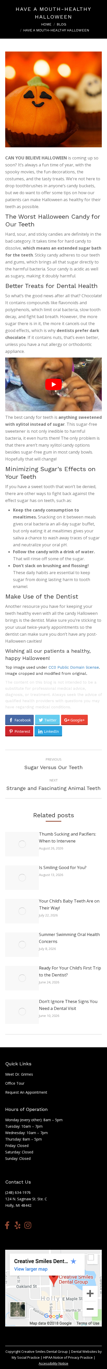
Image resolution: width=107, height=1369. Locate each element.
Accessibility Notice (53, 1363)
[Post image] (22, 844)
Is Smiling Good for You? (62, 867)
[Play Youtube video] (53, 384)
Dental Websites (84, 1351)
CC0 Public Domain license (74, 667)
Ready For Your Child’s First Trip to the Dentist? (70, 971)
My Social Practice (26, 1357)
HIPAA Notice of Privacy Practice (68, 1357)
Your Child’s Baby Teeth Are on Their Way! (69, 904)
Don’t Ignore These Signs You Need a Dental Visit (68, 1005)
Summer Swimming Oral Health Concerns (69, 938)
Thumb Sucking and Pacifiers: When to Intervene (67, 837)
